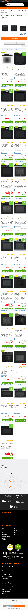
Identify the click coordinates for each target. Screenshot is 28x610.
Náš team (4, 518)
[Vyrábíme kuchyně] (14, 507)
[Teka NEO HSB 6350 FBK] (7, 362)
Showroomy (18, 1)
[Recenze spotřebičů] (7, 496)
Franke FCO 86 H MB (19, 273)
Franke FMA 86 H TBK (5, 310)
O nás (2, 469)
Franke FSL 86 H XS (19, 235)
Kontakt (25, 1)
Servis (15, 530)
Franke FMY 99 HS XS (19, 49)
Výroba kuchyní (6, 582)
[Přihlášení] (4, 5)
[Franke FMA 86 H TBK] (7, 325)
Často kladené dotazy (7, 586)
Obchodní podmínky (4, 539)
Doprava (16, 528)
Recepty (4, 593)
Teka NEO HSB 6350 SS (20, 310)
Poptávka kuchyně (6, 591)
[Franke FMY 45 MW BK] (7, 434)
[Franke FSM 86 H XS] (20, 213)
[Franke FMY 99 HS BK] (7, 139)
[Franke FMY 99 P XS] (7, 101)
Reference (4, 570)
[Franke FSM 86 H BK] (7, 250)
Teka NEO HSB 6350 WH (6, 49)
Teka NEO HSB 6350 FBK (6, 347)
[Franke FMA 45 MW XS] (20, 397)
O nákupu (3, 463)
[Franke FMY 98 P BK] (7, 176)
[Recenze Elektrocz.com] (10, 547)
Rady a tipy (5, 578)
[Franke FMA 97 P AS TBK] (20, 362)
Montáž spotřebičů (6, 584)
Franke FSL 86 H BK (5, 273)
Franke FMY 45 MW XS (6, 384)
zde (19, 608)
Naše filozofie (5, 520)
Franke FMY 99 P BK (19, 123)
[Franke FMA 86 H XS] (20, 176)
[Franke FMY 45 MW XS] (7, 397)
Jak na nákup (5, 528)
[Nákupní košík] (26, 5)
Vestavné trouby (14, 10)
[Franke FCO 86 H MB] (20, 288)
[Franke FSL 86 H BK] (7, 288)
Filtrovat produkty (14, 38)
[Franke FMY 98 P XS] (20, 101)
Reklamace (17, 533)
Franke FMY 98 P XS (19, 86)
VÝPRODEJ (24, 45)
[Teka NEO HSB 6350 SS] (20, 325)
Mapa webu (17, 520)
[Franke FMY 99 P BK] (20, 139)
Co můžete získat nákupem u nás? (10, 566)
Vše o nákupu (5, 530)
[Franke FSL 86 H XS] (20, 250)
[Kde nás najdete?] (14, 484)
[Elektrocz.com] (4, 1)
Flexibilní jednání (6, 574)
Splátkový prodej (6, 536)
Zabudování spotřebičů (7, 576)
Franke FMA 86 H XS (19, 161)
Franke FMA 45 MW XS (19, 384)
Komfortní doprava (6, 568)
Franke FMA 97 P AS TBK (20, 347)
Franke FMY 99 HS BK (5, 123)
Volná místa (17, 516)
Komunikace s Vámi (7, 589)
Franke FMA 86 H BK (5, 198)
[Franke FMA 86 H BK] (7, 213)
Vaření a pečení (6, 10)
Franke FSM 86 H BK (5, 235)
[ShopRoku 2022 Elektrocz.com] (14, 553)
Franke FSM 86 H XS (19, 198)
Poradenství (17, 535)
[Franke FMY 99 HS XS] (20, 64)
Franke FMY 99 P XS (5, 86)
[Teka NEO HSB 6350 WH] (7, 64)
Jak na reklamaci (4, 467)
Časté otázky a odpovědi (6, 533)
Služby (2, 465)
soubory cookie (12, 602)
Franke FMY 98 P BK (5, 161)
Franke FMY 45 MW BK (6, 422)
